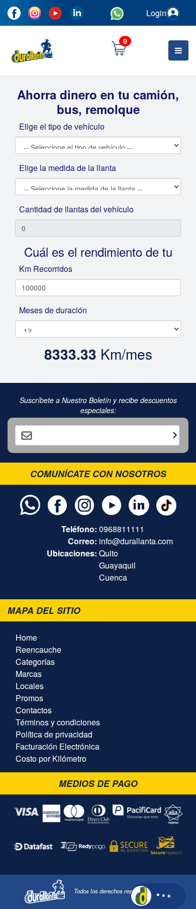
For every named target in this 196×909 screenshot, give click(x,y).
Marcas (29, 673)
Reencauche (38, 649)
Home (26, 637)
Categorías (35, 661)
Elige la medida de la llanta (67, 168)
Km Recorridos (45, 268)
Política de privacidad (54, 734)
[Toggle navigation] (178, 50)
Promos (29, 698)
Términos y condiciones (58, 722)
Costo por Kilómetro (51, 758)
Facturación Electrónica (58, 746)
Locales (30, 686)
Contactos (34, 710)
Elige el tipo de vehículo (62, 126)
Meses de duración (53, 310)
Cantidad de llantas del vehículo (76, 209)
